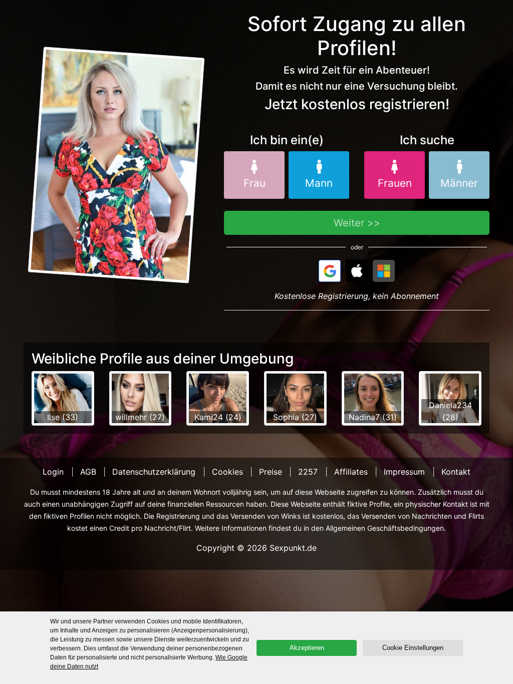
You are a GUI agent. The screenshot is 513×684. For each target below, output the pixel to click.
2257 (308, 472)
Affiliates (351, 472)
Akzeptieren (307, 647)
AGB (88, 472)
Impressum (404, 472)
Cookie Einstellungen (412, 647)
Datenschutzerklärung (153, 472)
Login (53, 472)
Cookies (227, 472)
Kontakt (455, 472)
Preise (270, 472)
